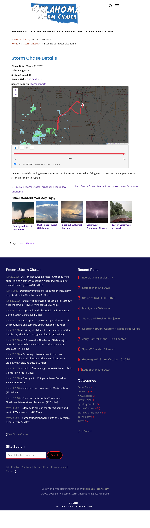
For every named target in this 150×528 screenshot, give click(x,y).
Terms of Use (41, 467)
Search (55, 455)
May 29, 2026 (13, 417)
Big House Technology (96, 488)
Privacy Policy (58, 467)
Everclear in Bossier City (97, 277)
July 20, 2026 (12, 276)
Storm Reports (38, 84)
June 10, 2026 (13, 398)
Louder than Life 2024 (96, 369)
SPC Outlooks (34, 79)
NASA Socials (85, 395)
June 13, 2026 (13, 378)
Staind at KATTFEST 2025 (98, 298)
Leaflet (110, 144)
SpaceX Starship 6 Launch (98, 349)
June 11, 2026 (13, 388)
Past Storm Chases (17, 434)
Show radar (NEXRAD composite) (29, 164)
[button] (15, 90)
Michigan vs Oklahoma (96, 308)
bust (21, 243)
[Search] (111, 5)
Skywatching (84, 399)
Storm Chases (31, 43)
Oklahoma (29, 243)
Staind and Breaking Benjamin (101, 318)
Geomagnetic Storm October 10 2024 (106, 359)
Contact (10, 471)
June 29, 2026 (13, 300)
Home (14, 43)
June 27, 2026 (13, 310)
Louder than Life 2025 (96, 287)
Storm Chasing (22, 39)
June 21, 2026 (13, 340)
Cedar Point (84, 387)
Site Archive (85, 431)
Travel (81, 421)
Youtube (26, 467)
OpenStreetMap (118, 144)
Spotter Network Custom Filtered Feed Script (111, 328)
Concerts (83, 391)
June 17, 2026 (13, 368)
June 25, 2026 (13, 320)
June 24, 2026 (13, 330)
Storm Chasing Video (89, 412)
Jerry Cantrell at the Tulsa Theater (104, 338)
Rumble (15, 467)
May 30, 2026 (13, 408)
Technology (84, 416)
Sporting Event (86, 404)
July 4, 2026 (12, 290)
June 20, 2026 (13, 354)
